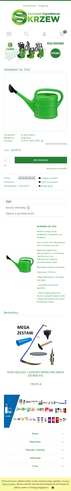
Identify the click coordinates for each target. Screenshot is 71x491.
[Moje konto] (44, 33)
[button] (9, 33)
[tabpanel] (35, 264)
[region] (35, 51)
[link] (35, 51)
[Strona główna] (35, 17)
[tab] (35, 201)
